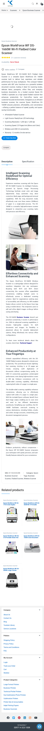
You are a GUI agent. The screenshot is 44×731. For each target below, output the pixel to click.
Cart (5, 669)
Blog (5, 622)
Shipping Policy (9, 640)
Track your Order (9, 666)
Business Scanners (10, 709)
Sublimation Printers (11, 698)
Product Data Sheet (11, 138)
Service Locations (10, 629)
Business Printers (10, 688)
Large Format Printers (11, 684)
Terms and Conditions (11, 647)
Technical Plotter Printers (12, 692)
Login (6, 662)
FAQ (5, 651)
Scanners (13, 10)
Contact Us (7, 618)
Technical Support (26, 343)
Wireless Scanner (30, 479)
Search (33, 4)
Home (4, 10)
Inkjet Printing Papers (11, 705)
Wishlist (6, 673)
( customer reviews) (18, 58)
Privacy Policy (9, 644)
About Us (7, 615)
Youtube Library (9, 625)
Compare (21, 69)
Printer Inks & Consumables (13, 702)
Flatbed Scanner (17, 479)
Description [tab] (7, 162)
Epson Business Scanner (31, 10)
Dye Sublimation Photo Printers (15, 695)
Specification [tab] (28, 162)
